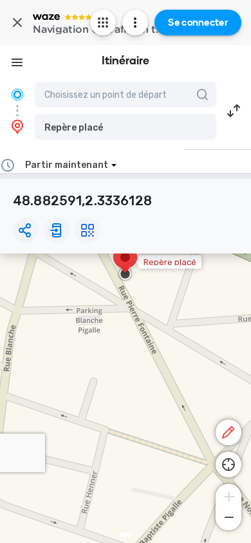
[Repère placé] (125, 264)
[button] (125, 127)
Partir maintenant (66, 165)
